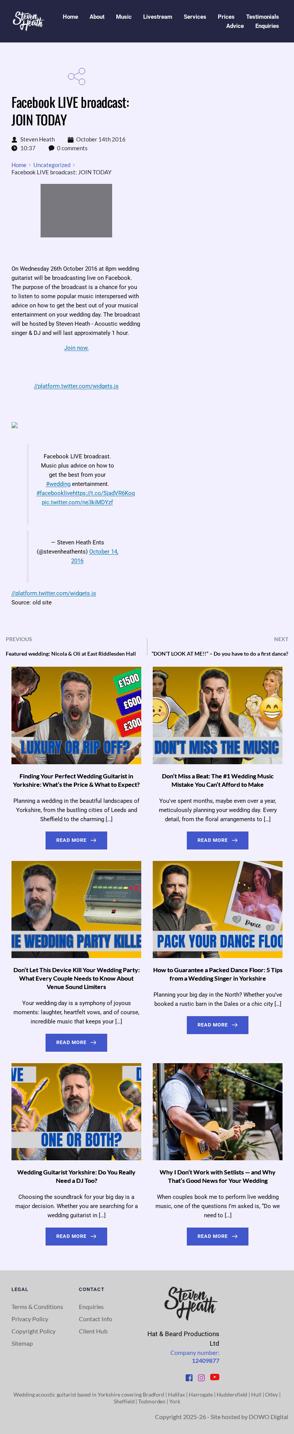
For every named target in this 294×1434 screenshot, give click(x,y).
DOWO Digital (268, 1416)
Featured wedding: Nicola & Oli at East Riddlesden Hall (71, 653)
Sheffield (124, 1401)
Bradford (153, 1394)
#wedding (58, 484)
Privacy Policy (29, 1318)
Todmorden (151, 1401)
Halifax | (178, 1394)
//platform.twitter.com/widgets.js (76, 386)
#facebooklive (54, 493)
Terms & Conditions (37, 1306)
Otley (271, 1394)
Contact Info (95, 1318)
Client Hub (94, 1331)
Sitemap (22, 1343)
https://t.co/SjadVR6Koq (104, 493)
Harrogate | (203, 1394)
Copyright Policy (33, 1331)
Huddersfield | (234, 1394)
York (174, 1401)
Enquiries (91, 1306)
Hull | (258, 1394)
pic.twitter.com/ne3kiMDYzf (77, 502)
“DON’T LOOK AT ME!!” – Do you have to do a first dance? (220, 653)
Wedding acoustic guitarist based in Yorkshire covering (77, 1394)
